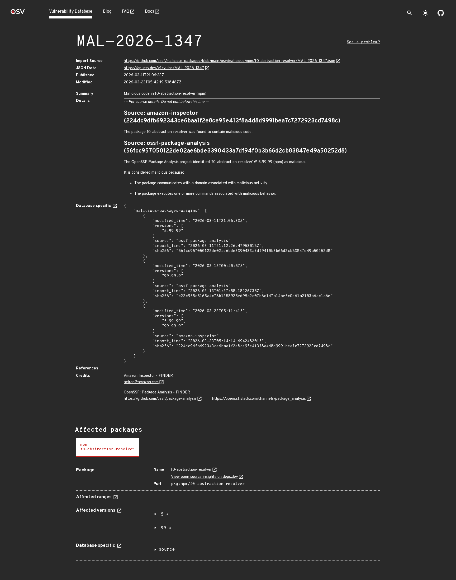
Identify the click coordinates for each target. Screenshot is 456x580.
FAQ (125, 11)
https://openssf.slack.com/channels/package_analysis (259, 398)
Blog (107, 11)
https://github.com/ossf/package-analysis (160, 398)
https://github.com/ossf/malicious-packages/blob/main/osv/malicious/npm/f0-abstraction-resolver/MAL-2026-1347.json (229, 61)
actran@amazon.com (141, 382)
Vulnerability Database (70, 11)
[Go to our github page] (441, 13)
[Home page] (18, 13)
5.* (165, 514)
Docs (149, 11)
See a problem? (363, 42)
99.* (166, 528)
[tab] (107, 447)
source (167, 549)
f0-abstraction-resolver (191, 469)
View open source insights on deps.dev (204, 476)
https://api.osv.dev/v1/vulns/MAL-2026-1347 (164, 68)
